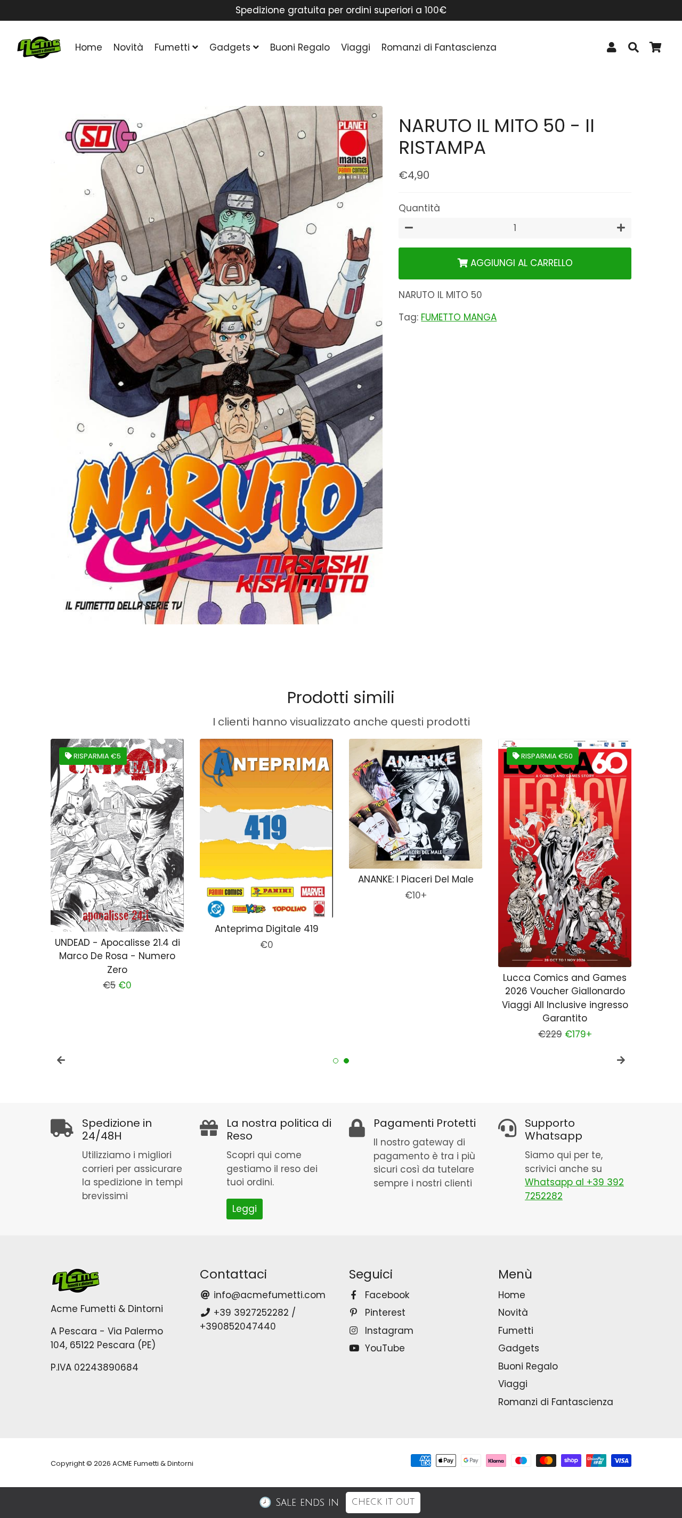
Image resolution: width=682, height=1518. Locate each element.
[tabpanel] (117, 866)
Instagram (387, 1330)
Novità (128, 47)
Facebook (385, 1295)
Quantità (419, 208)
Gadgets (231, 47)
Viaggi (355, 47)
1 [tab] (335, 1060)
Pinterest (383, 1312)
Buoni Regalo (300, 47)
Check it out (383, 1502)
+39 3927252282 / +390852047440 (248, 1319)
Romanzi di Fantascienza (439, 47)
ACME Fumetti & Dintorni (152, 1463)
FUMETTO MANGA (459, 317)
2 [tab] (346, 1060)
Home (88, 47)
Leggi (244, 1208)
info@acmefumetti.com (268, 1295)
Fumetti (173, 47)
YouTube (383, 1348)
